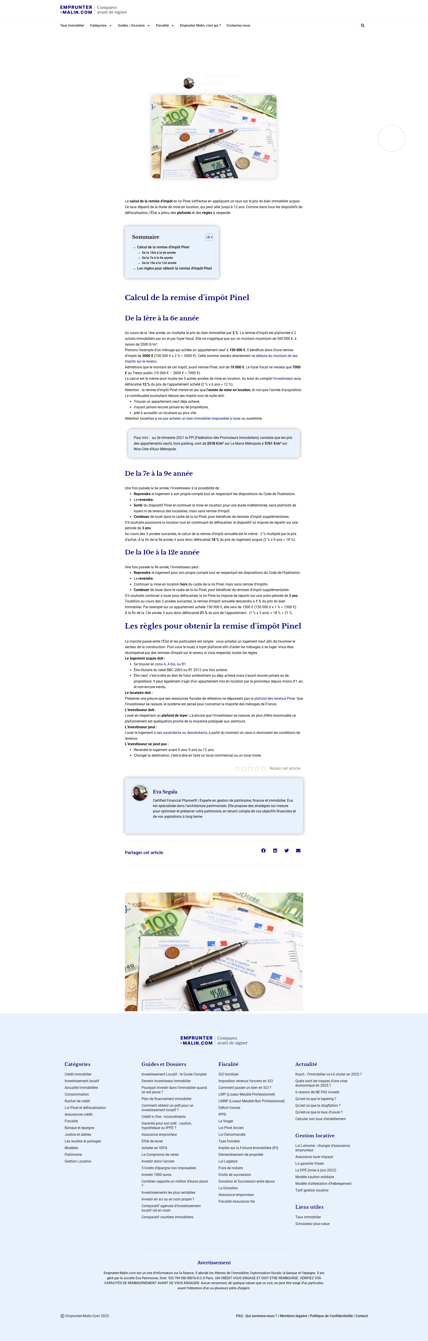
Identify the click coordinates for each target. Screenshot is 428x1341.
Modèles (71, 1148)
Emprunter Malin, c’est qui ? (200, 25)
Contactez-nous (238, 25)
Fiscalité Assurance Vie (236, 1201)
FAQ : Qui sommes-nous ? (256, 1316)
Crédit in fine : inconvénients (164, 1117)
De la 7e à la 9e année (157, 258)
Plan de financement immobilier (166, 1099)
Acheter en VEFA (154, 1148)
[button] (363, 25)
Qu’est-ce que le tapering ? (315, 1099)
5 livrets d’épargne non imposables (169, 1168)
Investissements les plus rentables (168, 1192)
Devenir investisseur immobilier (166, 1081)
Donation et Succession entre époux (246, 1181)
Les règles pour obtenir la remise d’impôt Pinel (174, 268)
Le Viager (225, 1121)
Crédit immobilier (78, 1074)
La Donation (228, 1188)
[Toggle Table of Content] (207, 237)
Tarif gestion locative (311, 1190)
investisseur (283, 378)
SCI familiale (228, 1074)
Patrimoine (73, 1154)
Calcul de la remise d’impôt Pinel (163, 247)
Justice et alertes (78, 1134)
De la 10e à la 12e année (159, 263)
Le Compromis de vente (160, 1154)
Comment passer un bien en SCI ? (244, 1088)
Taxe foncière (229, 1141)
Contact (362, 1316)
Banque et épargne (79, 1128)
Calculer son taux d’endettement (320, 1119)
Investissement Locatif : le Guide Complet (174, 1074)
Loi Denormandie (231, 1134)
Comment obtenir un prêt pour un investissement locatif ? (167, 1107)
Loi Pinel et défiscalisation (218, 35)
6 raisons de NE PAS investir (317, 1092)
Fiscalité (71, 1121)
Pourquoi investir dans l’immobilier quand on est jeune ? (174, 1090)
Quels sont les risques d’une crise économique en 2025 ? (321, 1083)
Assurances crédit (79, 1114)
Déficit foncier (229, 1108)
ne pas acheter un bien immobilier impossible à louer (199, 418)
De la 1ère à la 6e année (159, 253)
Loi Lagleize (227, 1161)
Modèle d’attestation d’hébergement (323, 1183)
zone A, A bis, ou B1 (170, 664)
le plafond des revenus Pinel (273, 698)
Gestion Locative (78, 1161)
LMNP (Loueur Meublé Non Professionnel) (251, 1101)
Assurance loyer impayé (314, 1157)
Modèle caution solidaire (314, 1177)
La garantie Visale (309, 1163)
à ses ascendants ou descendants (180, 733)
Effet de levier (152, 1141)
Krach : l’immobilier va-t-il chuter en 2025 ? (328, 1074)
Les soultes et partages (83, 1141)
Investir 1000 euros (156, 1175)
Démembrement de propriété (240, 1154)
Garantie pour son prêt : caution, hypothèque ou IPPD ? (167, 1125)
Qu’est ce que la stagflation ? (318, 1105)
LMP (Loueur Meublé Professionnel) (246, 1094)
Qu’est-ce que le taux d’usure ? (319, 1112)
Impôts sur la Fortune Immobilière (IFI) (248, 1148)
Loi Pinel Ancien (231, 1128)
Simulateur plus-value (312, 1224)
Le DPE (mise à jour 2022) (315, 1170)
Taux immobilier (72, 25)
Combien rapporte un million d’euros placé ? (175, 1183)
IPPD (222, 1114)
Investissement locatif (82, 1081)
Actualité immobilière (81, 1088)
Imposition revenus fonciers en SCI (245, 1081)
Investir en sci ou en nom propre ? (168, 1199)
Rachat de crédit (77, 1101)
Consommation (77, 1094)
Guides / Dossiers (131, 25)
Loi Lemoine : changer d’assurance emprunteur (322, 1148)
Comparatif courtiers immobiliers (167, 1217)
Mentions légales (293, 1316)
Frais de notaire (230, 1168)
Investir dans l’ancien (158, 1161)
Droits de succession (234, 1175)
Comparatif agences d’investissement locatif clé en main (171, 1208)
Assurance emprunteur (159, 1134)
